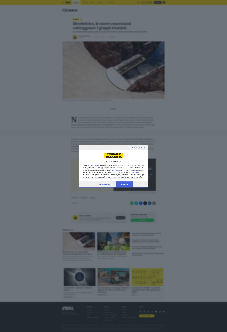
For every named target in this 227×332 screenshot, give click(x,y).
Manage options (104, 184)
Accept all (124, 184)
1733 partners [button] (94, 165)
